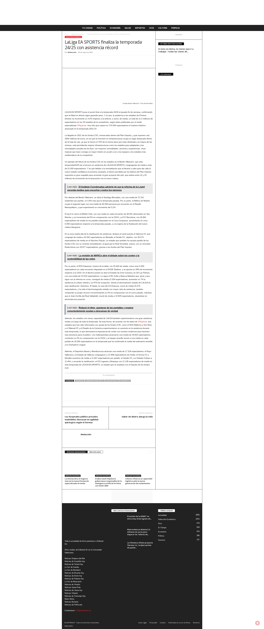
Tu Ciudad (87, 28)
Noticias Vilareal (71, 593)
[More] (99, 60)
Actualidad (162, 515)
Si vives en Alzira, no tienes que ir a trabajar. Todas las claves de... (175, 50)
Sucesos (161, 540)
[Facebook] (74, 60)
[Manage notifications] (257, 623)
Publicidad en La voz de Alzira (179, 623)
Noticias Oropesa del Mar (75, 558)
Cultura (162, 28)
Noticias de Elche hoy (73, 576)
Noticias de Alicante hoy (74, 573)
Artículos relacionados (76, 452)
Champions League (92, 381)
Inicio (66, 34)
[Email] (86, 60)
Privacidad (153, 623)
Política (101, 28)
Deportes (140, 28)
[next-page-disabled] (163, 57)
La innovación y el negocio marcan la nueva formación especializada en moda (77, 481)
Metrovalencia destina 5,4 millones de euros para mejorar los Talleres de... (138, 532)
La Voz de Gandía (72, 567)
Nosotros (196, 623)
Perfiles (175, 28)
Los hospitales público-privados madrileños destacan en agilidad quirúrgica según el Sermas (81, 419)
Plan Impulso (125, 381)
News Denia (69, 599)
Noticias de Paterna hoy (74, 579)
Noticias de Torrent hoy (74, 564)
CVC (102, 381)
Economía (115, 28)
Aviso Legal (142, 623)
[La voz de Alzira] (132, 12)
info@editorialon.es (83, 610)
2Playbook (81, 125)
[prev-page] (147, 452)
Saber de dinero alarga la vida (137, 416)
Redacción (72, 52)
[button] (198, 28)
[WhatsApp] (67, 60)
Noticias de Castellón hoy (75, 561)
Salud (128, 28)
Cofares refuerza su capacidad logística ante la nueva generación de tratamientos (138, 481)
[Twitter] (80, 60)
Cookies (163, 623)
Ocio (151, 28)
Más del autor (95, 452)
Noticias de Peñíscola (73, 605)
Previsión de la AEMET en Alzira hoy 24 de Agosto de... (139, 517)
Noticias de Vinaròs (72, 584)
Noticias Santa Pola (72, 587)
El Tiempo (162, 528)
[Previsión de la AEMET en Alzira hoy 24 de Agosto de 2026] (118, 520)
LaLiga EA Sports (112, 381)
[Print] (93, 60)
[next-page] (151, 452)
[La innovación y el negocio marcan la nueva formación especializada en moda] (78, 466)
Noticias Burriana (71, 602)
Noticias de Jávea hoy (73, 590)
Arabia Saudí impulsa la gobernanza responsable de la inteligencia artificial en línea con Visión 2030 (108, 482)
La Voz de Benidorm (73, 570)
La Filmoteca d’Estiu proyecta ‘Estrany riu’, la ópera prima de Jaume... (140, 545)
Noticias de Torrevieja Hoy (75, 596)
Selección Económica (77, 34)
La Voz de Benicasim (73, 582)
